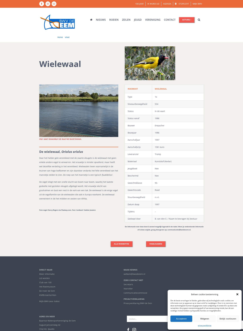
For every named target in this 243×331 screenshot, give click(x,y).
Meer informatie (47, 274)
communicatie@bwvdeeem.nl (179, 230)
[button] (237, 294)
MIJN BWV (44, 301)
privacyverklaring (204, 325)
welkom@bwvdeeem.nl (134, 274)
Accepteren (181, 319)
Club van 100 (45, 282)
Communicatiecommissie (135, 292)
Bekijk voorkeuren (228, 319)
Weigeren (204, 319)
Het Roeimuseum (47, 286)
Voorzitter (128, 288)
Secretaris (128, 284)
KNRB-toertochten (47, 295)
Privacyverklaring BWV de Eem (138, 303)
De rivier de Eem (47, 291)
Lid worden (44, 278)
